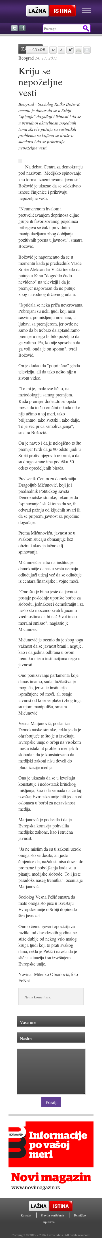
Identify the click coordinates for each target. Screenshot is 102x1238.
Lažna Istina (51, 11)
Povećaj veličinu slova (69, 50)
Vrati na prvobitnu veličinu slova (61, 50)
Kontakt (26, 1215)
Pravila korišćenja (53, 1215)
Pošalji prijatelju (86, 50)
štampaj (78, 50)
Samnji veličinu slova (52, 50)
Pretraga (86, 28)
